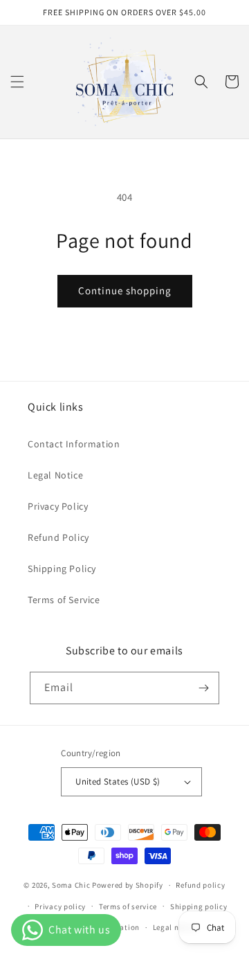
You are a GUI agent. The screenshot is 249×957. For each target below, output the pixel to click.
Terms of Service (64, 599)
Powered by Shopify (127, 885)
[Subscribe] (203, 688)
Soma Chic (71, 885)
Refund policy (200, 885)
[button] (17, 81)
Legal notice (175, 927)
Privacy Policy (58, 506)
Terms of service (128, 906)
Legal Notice (55, 475)
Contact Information (74, 444)
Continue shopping (125, 290)
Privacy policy (60, 906)
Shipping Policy (62, 568)
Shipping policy (199, 906)
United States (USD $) (117, 781)
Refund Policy (58, 537)
